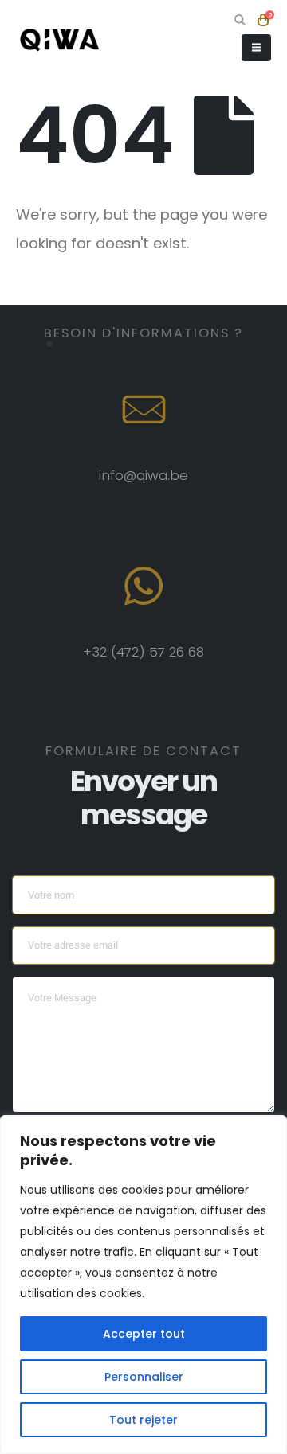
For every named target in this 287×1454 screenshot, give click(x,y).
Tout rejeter (143, 1420)
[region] (143, 1284)
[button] (240, 20)
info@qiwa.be (143, 475)
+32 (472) (116, 651)
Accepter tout (144, 1334)
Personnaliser (143, 1377)
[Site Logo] (60, 40)
